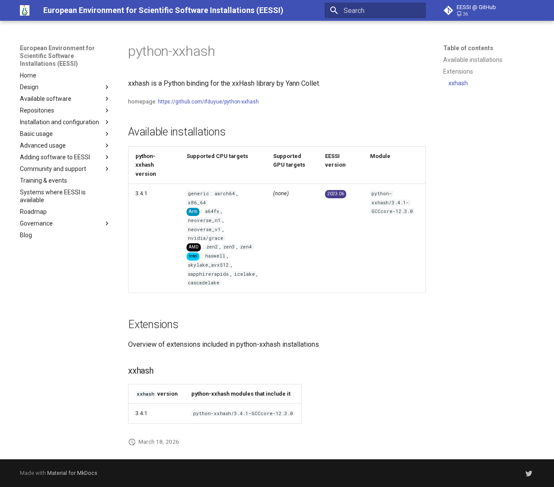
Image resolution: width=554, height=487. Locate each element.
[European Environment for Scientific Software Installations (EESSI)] (24, 10)
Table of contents (468, 48)
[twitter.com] (529, 473)
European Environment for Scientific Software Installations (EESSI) (57, 56)
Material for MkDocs (72, 473)
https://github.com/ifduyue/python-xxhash (208, 102)
